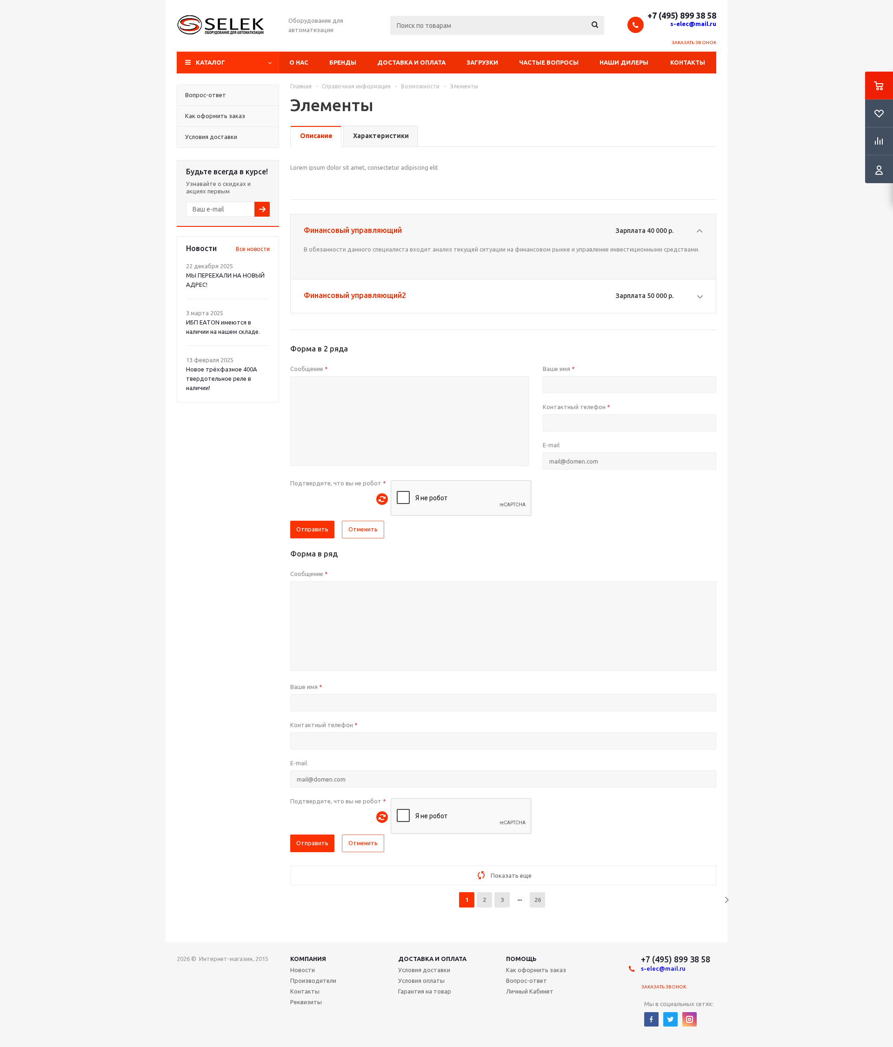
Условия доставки (424, 970)
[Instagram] (689, 1019)
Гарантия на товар (424, 991)
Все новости (253, 249)
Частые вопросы (549, 62)
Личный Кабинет (529, 991)
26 (537, 899)
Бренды (342, 62)
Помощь (521, 958)
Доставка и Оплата (432, 958)
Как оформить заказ (536, 970)
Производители (313, 980)
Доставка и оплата (411, 62)
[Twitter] (670, 1019)
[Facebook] (651, 1019)
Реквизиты (306, 1002)
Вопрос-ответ (526, 980)
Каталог (210, 62)
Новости (302, 970)
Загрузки (482, 62)
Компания (308, 958)
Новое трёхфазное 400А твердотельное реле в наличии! (221, 378)
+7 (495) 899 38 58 (681, 15)
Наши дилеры (624, 62)
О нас (298, 62)
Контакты (687, 62)
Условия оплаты (421, 980)
